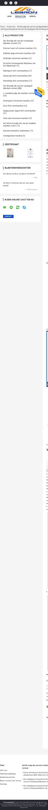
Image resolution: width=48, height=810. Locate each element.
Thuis (2, 27)
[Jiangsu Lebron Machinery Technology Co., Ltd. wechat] (19, 207)
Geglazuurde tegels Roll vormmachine (19, 111)
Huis (9, 16)
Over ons (3, 770)
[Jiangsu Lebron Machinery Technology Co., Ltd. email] (6, 207)
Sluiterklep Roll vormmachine (15, 81)
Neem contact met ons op (10, 781)
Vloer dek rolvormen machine (15, 118)
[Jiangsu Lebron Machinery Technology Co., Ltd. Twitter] (10, 3)
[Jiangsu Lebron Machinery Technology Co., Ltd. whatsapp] (13, 207)
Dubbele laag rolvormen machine (17, 53)
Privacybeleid (8, 802)
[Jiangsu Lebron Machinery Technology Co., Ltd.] (24, 10)
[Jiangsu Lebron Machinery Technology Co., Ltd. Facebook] (6, 3)
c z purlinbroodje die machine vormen (19, 93)
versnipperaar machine (12, 136)
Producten (20, 16)
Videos (32, 16)
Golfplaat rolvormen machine (15, 58)
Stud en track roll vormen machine (18, 48)
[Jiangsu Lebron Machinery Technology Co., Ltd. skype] (26, 207)
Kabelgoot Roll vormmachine (15, 71)
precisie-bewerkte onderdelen (16, 131)
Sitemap (3, 784)
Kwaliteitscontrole (7, 777)
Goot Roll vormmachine (13, 106)
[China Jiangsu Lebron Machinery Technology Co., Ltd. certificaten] (10, 153)
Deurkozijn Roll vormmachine (15, 76)
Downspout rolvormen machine (16, 101)
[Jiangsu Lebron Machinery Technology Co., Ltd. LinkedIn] (16, 3)
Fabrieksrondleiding (8, 774)
